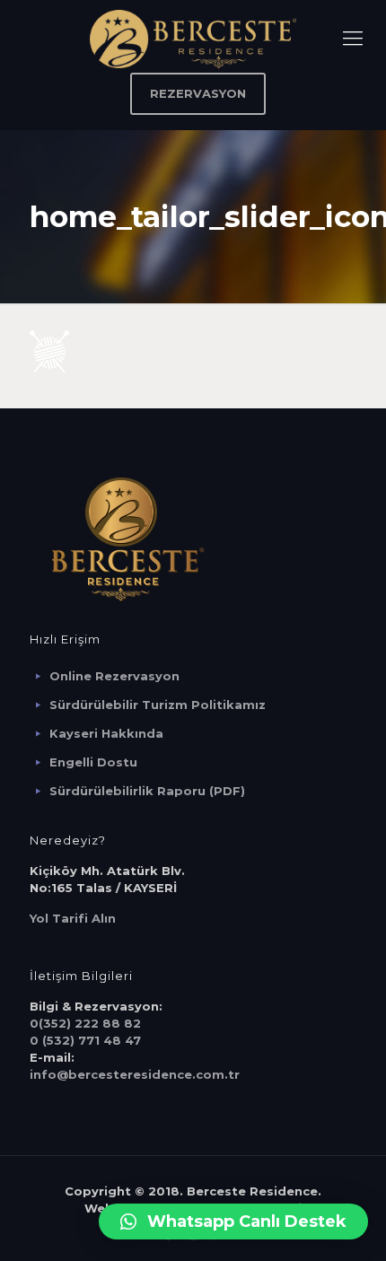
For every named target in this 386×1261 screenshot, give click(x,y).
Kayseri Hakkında (106, 733)
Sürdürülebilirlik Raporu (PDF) (147, 791)
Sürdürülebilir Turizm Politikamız (157, 704)
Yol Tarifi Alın (73, 918)
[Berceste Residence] (193, 38)
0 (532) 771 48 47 (85, 1040)
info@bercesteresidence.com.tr (135, 1074)
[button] (233, 1221)
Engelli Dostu (93, 762)
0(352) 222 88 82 (85, 1023)
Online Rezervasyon (114, 676)
